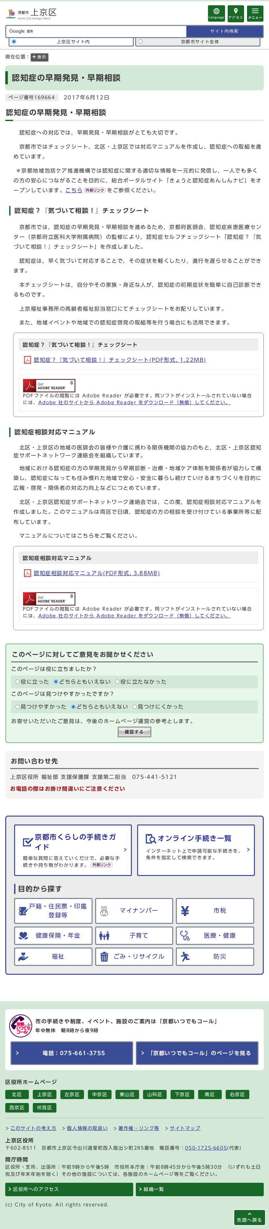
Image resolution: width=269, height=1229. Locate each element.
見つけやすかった (44, 706)
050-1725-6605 (206, 1147)
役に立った (35, 681)
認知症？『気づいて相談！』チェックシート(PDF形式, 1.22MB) (120, 360)
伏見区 (44, 1107)
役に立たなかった (143, 681)
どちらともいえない (85, 681)
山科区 (155, 1094)
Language (216, 17)
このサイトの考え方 (33, 1128)
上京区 (44, 1094)
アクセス (235, 17)
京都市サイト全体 (200, 42)
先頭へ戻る (249, 1220)
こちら (74, 190)
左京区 (72, 1094)
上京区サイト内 (73, 42)
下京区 (182, 1094)
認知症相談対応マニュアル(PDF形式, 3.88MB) (97, 573)
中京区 (100, 1094)
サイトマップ (185, 1128)
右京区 (237, 1094)
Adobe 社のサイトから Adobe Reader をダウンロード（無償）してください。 (134, 402)
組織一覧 (154, 1189)
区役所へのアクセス (36, 1189)
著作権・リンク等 (138, 1128)
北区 (17, 1094)
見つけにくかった (161, 706)
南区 (210, 1094)
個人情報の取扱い (87, 1128)
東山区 (127, 1094)
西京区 (17, 1107)
